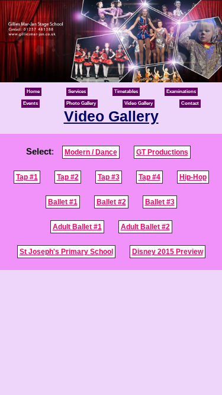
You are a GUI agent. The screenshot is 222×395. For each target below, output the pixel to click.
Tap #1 (27, 177)
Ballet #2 (111, 202)
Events (30, 103)
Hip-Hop (193, 177)
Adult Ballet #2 (145, 227)
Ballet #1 (63, 202)
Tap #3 (109, 177)
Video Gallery (138, 103)
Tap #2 (68, 177)
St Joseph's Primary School (66, 252)
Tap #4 (149, 177)
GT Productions (162, 152)
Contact (190, 103)
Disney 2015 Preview (167, 252)
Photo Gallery (81, 103)
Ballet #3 (160, 202)
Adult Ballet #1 (77, 227)
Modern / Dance (91, 152)
